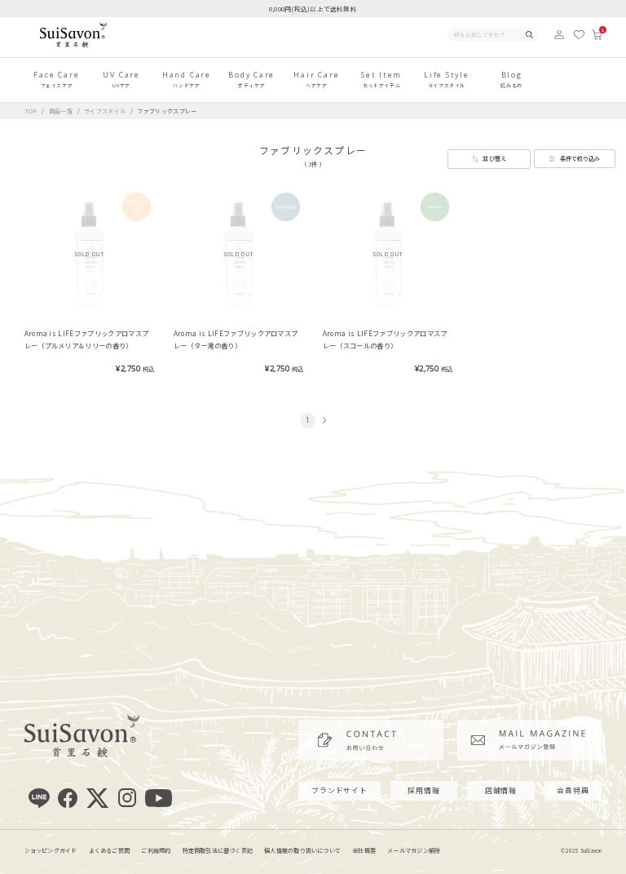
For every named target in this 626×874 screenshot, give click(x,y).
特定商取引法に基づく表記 (218, 850)
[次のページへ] (323, 420)
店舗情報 (501, 790)
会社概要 (364, 850)
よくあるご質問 (109, 850)
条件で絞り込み (580, 158)
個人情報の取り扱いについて (302, 850)
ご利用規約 (155, 850)
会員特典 (573, 790)
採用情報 (424, 790)
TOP (30, 111)
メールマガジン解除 (413, 850)
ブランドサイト (339, 790)
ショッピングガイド (50, 850)
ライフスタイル (106, 111)
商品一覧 (61, 111)
